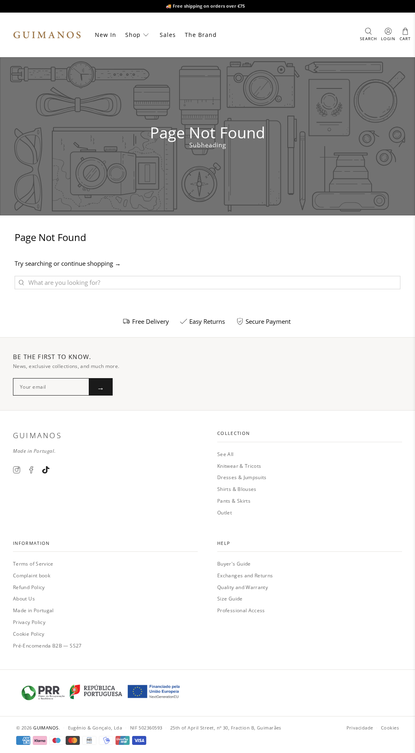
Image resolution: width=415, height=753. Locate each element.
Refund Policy (29, 587)
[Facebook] (31, 469)
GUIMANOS (46, 728)
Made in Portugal (33, 610)
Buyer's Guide (234, 563)
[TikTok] (45, 469)
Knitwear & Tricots (239, 466)
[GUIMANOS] (47, 35)
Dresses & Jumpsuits (242, 477)
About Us (24, 598)
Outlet (224, 512)
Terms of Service (33, 563)
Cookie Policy (29, 633)
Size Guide (230, 598)
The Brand (201, 35)
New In (105, 35)
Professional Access (241, 610)
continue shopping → (91, 263)
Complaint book (31, 575)
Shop (133, 35)
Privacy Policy (29, 622)
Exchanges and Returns (245, 575)
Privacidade (360, 728)
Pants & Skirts (233, 500)
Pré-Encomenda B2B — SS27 (47, 645)
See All (225, 454)
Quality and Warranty (242, 587)
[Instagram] (16, 469)
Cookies (390, 728)
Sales (168, 35)
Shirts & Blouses (237, 489)
